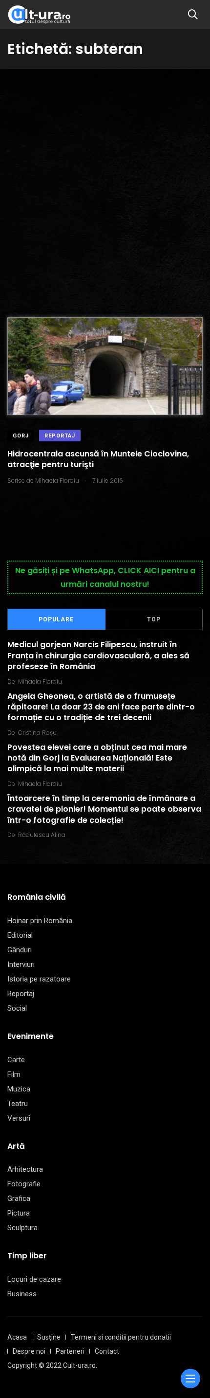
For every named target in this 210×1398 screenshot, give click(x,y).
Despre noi (29, 1351)
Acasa (17, 1337)
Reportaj (59, 436)
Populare (56, 619)
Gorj (21, 436)
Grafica (18, 1198)
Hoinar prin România (39, 920)
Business (22, 1293)
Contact (107, 1351)
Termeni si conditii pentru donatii (121, 1337)
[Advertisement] (105, 178)
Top (154, 619)
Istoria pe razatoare (39, 979)
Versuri (18, 1118)
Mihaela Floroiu (40, 681)
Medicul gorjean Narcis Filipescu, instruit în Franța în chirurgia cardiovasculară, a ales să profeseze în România (98, 655)
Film (14, 1074)
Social (17, 1008)
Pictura (18, 1213)
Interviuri (21, 964)
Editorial (20, 935)
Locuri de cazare (34, 1279)
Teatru (17, 1103)
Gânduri (19, 949)
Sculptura (22, 1227)
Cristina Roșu (37, 732)
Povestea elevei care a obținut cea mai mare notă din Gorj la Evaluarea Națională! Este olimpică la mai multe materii (97, 758)
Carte (16, 1059)
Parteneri (70, 1351)
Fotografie (24, 1184)
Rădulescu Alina (41, 835)
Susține (49, 1337)
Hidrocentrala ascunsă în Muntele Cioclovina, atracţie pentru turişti (98, 459)
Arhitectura (25, 1169)
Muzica (18, 1089)
